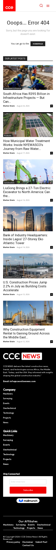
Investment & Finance (12, 88)
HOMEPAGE (38, 44)
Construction (9, 183)
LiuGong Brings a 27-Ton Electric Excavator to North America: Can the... (27, 192)
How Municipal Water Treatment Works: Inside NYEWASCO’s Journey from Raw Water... (26, 145)
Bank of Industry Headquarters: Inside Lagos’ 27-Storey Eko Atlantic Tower (25, 239)
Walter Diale (9, 106)
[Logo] (9, 7)
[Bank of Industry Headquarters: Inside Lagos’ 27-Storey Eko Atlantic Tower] (28, 218)
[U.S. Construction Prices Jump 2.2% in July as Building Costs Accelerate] (28, 266)
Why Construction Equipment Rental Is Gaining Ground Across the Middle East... (26, 333)
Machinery (8, 324)
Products (7, 135)
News (6, 230)
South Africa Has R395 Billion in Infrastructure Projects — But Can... (26, 98)
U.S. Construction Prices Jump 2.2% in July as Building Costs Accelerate (25, 286)
